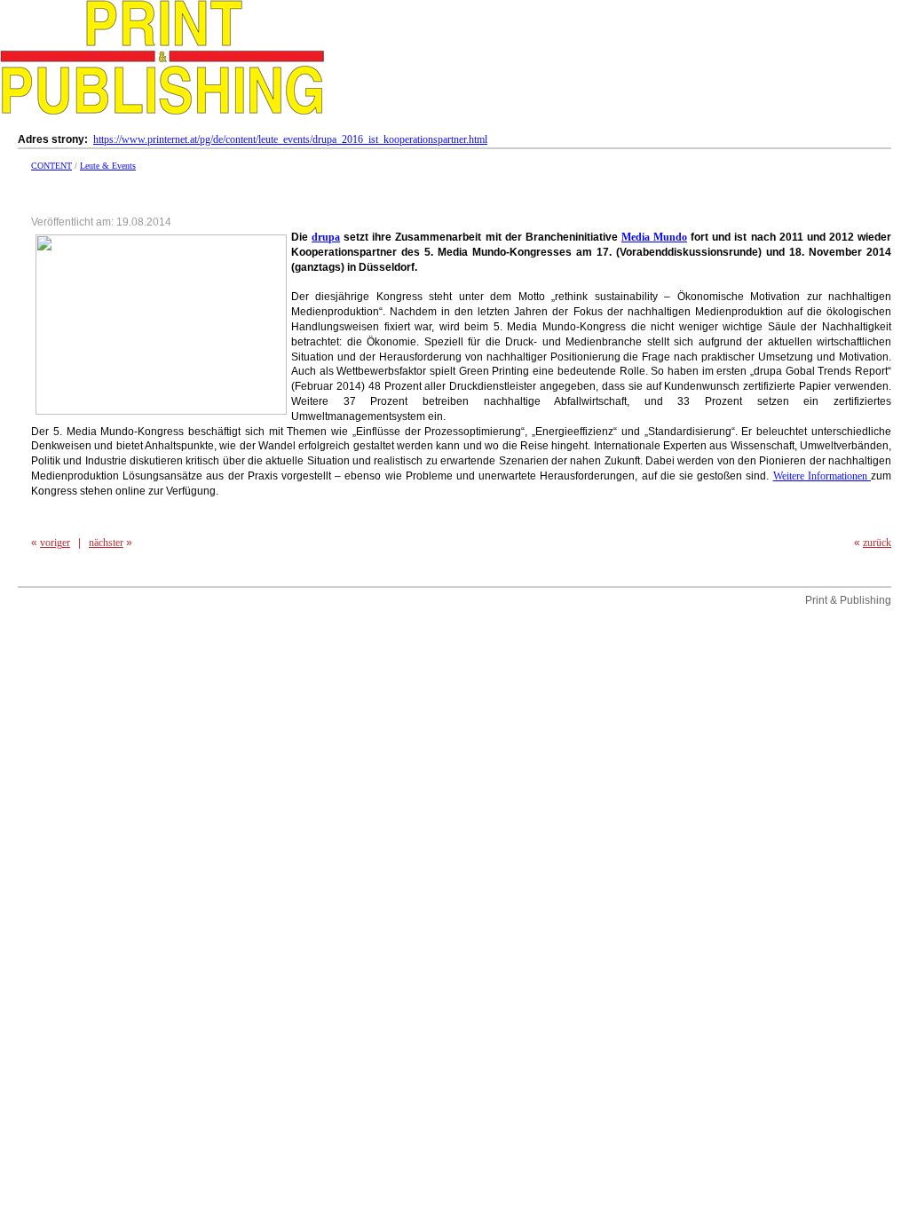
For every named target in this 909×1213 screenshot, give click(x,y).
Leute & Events (108, 165)
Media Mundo (654, 237)
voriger (55, 542)
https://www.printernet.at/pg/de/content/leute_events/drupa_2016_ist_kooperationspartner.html (290, 139)
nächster (106, 542)
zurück (877, 542)
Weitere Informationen (822, 476)
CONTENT (51, 165)
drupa (326, 237)
